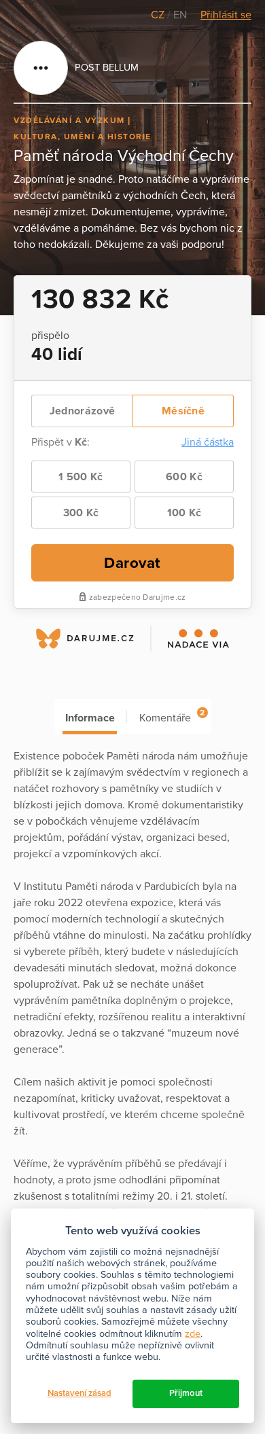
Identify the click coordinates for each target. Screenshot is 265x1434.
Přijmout (185, 1393)
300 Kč (81, 513)
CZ (159, 15)
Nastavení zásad (79, 1393)
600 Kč (184, 477)
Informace (90, 718)
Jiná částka (207, 442)
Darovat (132, 563)
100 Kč (184, 513)
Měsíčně (183, 411)
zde (192, 1334)
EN (180, 15)
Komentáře (172, 716)
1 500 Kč (80, 477)
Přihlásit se (225, 15)
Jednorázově (82, 411)
